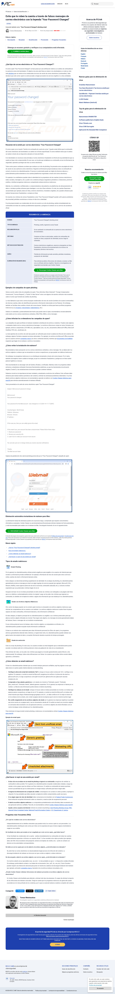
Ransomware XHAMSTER (88, 117)
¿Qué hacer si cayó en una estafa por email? (22, 557)
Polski (83, 68)
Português (84, 63)
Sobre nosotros (94, 37)
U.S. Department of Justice (59, 810)
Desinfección (33, 40)
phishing (11, 73)
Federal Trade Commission (64, 797)
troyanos (18, 308)
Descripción (11, 40)
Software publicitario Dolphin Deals (91, 120)
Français (83, 56)
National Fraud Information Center (39, 810)
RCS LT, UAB (10, 966)
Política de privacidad (58, 536)
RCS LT (45, 57)
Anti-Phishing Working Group (59, 808)
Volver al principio (68, 920)
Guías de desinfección (48, 3)
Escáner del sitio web (103, 969)
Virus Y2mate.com (85, 123)
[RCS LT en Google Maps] (7, 979)
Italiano (83, 59)
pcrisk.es (24, 971)
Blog (66, 3)
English (83, 54)
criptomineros (34, 308)
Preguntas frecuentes (59, 40)
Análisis (59, 3)
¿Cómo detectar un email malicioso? (19, 554)
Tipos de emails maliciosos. (17, 550)
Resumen (22, 40)
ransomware (26, 308)
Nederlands (84, 66)
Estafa (9, 23)
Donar (57, 944)
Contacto (85, 969)
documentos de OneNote (64, 338)
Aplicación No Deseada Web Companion (93, 130)
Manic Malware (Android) (88, 102)
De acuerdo (100, 988)
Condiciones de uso (72, 990)
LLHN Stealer (83, 99)
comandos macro (25, 338)
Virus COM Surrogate (86, 126)
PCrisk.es (8, 11)
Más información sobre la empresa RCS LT (57, 936)
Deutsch (83, 61)
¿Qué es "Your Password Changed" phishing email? (24, 547)
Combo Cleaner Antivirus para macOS (61, 805)
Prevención (44, 40)
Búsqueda (100, 972)
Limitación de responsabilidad (56, 990)
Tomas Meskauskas (16, 30)
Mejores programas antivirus (70, 972)
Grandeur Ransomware (87, 85)
